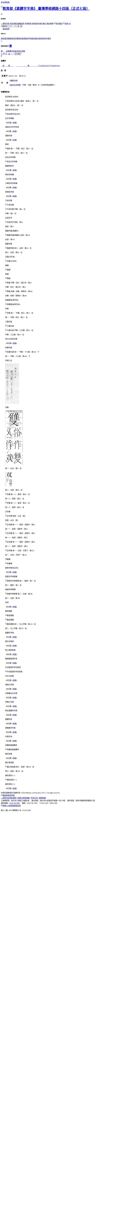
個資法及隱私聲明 (9, 798)
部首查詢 (4, 38)
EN (70, 24)
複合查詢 (38, 38)
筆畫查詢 (11, 38)
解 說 (4, 51)
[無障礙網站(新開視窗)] (11, 806)
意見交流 (34, 798)
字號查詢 (31, 38)
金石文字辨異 (15, 85)
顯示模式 (42, 24)
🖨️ (9, 54)
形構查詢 (18, 38)
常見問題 (13, 24)
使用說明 (35, 24)
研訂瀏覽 (21, 51)
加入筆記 (17, 54)
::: (1, 24)
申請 (14, 123)
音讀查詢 (25, 38)
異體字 (10, 51)
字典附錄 (28, 24)
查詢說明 (6, 29)
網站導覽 (50, 24)
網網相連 (42, 798)
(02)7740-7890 (14, 803)
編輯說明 (20, 24)
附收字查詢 (46, 38)
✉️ (12, 54)
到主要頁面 (5, 2)
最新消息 (6, 24)
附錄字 (15, 51)
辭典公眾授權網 (24, 798)
